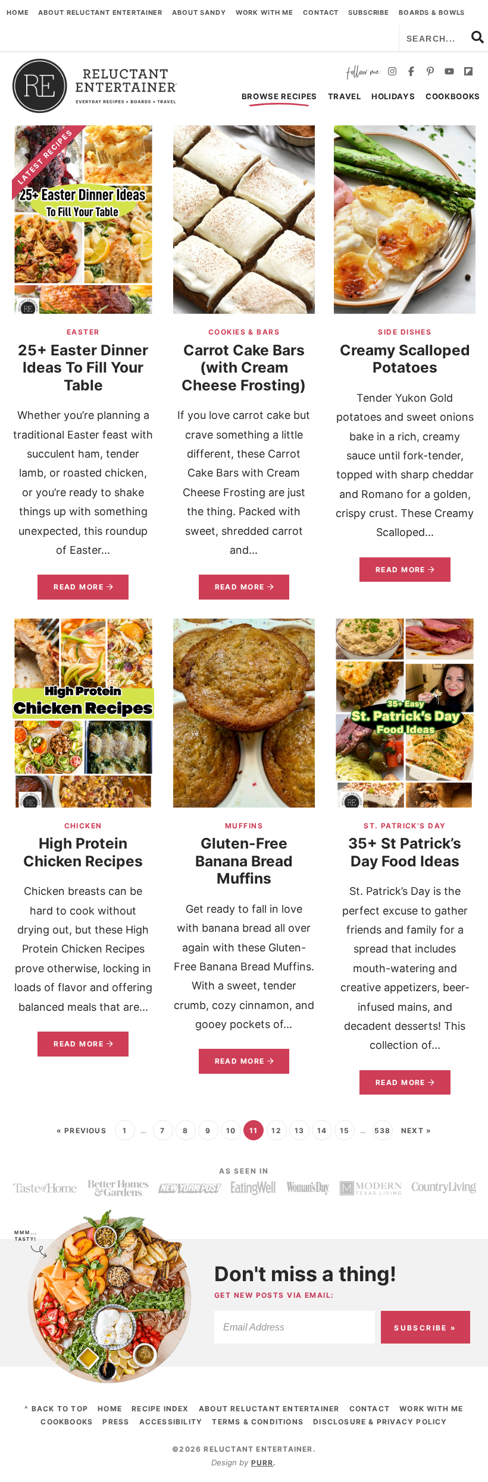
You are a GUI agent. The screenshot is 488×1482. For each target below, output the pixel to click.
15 (344, 1130)
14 (322, 1130)
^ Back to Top (56, 1408)
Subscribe (368, 12)
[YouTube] (449, 72)
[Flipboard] (468, 72)
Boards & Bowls (432, 12)
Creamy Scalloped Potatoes (405, 359)
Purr (262, 1462)
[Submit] (478, 36)
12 (276, 1130)
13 (299, 1130)
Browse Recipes (279, 96)
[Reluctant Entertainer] (95, 85)
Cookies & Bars (244, 331)
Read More (70, 591)
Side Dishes (404, 331)
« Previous (82, 1130)
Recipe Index (160, 1408)
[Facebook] (411, 72)
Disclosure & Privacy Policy (380, 1421)
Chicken (83, 825)
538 (382, 1130)
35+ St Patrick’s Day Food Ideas (404, 852)
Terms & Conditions (258, 1421)
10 (231, 1130)
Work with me (265, 12)
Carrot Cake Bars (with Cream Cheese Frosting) (244, 367)
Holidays (393, 96)
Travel (344, 96)
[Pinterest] (430, 72)
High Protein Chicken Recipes (83, 852)
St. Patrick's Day (405, 825)
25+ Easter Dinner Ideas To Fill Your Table (83, 367)
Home (18, 12)
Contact (321, 12)
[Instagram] (392, 72)
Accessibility (171, 1421)
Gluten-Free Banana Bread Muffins (244, 860)
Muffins (244, 825)
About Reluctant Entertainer (100, 12)
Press (115, 1421)
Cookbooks (453, 96)
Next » (416, 1130)
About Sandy (199, 12)
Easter (83, 331)
